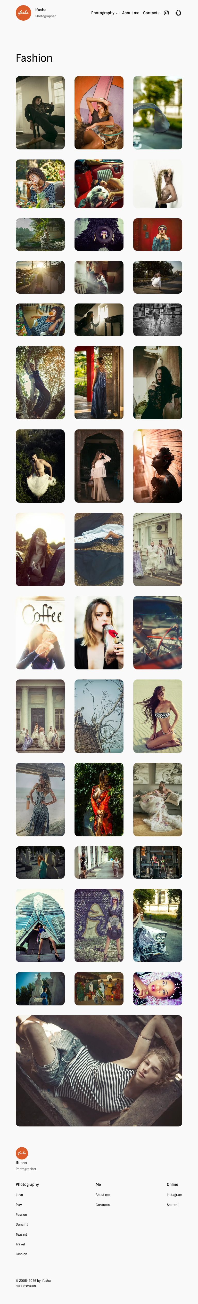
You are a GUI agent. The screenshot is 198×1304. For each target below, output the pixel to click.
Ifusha (40, 9)
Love (19, 1195)
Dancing (22, 1224)
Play (19, 1205)
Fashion (21, 1254)
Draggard (31, 1285)
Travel (20, 1244)
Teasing (21, 1234)
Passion (21, 1214)
